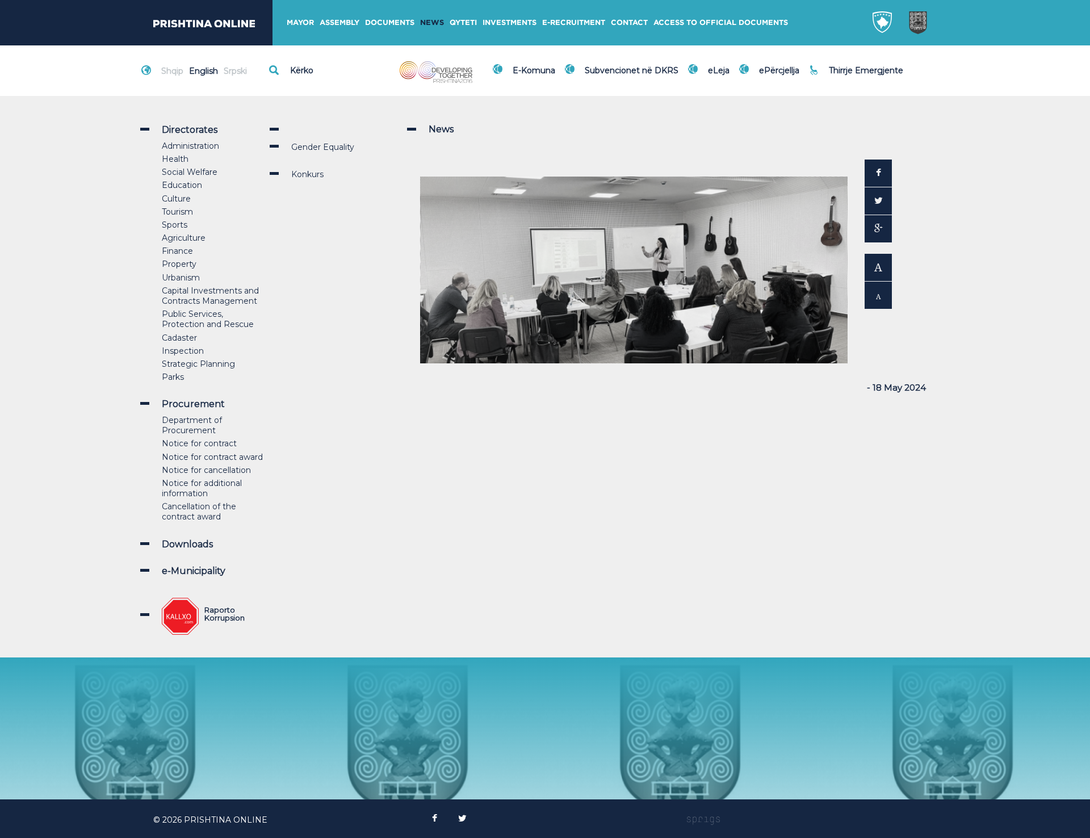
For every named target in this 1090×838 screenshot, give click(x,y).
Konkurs (307, 174)
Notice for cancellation (206, 470)
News (432, 22)
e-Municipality (193, 570)
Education (182, 185)
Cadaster (179, 338)
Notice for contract (199, 443)
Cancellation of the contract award (199, 511)
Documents (389, 22)
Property (179, 264)
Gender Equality (322, 147)
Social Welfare (189, 172)
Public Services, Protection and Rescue (208, 319)
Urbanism (181, 278)
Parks (173, 377)
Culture (176, 199)
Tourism (177, 212)
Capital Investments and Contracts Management (210, 296)
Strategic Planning (198, 364)
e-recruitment (573, 22)
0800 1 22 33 (856, 63)
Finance (177, 251)
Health (175, 159)
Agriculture (184, 238)
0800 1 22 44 (857, 76)
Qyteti (463, 22)
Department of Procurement (192, 425)
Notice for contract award (212, 457)
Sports (174, 225)
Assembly (339, 22)
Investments (509, 22)
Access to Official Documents (720, 22)
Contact (629, 22)
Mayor (300, 22)
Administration (190, 146)
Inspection (183, 351)
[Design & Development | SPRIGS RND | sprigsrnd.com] (703, 820)
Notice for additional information (202, 488)
